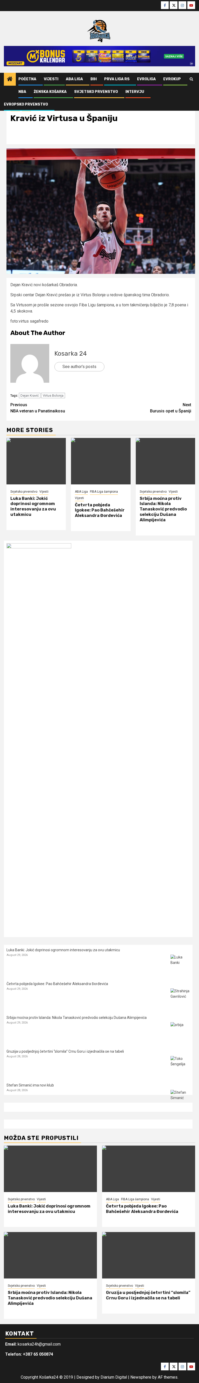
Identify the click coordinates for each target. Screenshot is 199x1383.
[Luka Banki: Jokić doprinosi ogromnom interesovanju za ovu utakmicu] (36, 461)
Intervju (134, 92)
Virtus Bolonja (53, 395)
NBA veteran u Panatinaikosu (37, 407)
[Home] (10, 79)
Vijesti (51, 79)
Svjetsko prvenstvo (96, 92)
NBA (22, 92)
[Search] (191, 79)
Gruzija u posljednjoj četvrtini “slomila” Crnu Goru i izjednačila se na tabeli (65, 1051)
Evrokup (172, 79)
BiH (93, 79)
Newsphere (140, 1377)
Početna (27, 79)
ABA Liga (74, 79)
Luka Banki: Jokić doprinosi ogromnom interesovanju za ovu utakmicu (33, 506)
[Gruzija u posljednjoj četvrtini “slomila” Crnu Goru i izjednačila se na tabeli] (180, 1065)
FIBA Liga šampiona (104, 491)
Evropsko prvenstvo (26, 104)
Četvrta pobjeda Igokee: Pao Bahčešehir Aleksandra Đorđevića (100, 510)
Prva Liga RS (117, 79)
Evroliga (146, 79)
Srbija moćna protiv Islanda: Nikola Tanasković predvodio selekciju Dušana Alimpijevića (163, 509)
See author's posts (79, 366)
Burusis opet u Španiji (170, 407)
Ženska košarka (50, 92)
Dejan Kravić (29, 395)
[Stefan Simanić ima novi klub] (180, 1099)
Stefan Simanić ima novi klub (30, 1085)
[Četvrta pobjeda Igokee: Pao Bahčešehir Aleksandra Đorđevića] (100, 461)
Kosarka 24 (70, 353)
